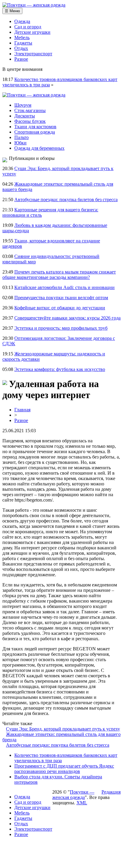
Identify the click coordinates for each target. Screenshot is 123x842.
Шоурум (22, 105)
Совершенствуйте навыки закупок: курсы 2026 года (67, 317)
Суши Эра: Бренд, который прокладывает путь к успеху (63, 728)
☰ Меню (12, 11)
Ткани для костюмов (35, 126)
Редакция (111, 791)
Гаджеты (23, 42)
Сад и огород (27, 26)
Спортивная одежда (34, 132)
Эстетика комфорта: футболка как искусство (59, 369)
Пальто (21, 137)
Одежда (22, 21)
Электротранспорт (33, 53)
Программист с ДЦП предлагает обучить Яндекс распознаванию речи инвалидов (64, 768)
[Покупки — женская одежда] (33, 4)
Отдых (21, 48)
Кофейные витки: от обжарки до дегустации (59, 307)
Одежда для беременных (39, 148)
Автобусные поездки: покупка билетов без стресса (66, 199)
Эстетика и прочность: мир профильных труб (60, 328)
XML (81, 802)
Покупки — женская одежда (73, 794)
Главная (22, 409)
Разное (21, 59)
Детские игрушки (32, 32)
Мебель (22, 37)
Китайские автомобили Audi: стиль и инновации (64, 287)
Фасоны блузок (30, 121)
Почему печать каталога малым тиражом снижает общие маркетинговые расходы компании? (59, 274)
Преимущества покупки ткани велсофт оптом (61, 297)
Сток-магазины (30, 110)
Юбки (20, 142)
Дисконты (24, 115)
